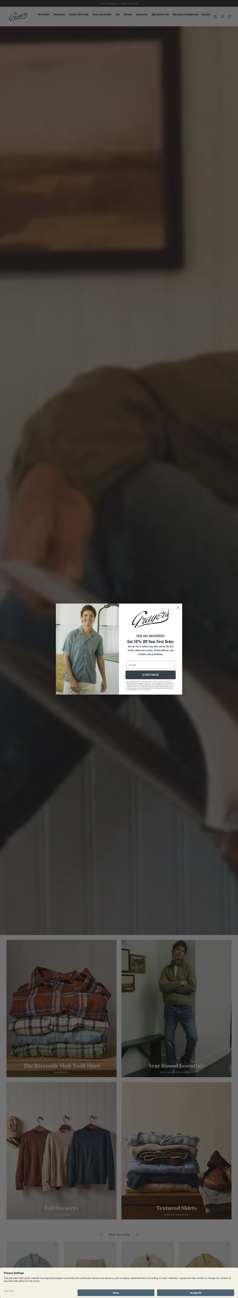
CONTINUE (150, 674)
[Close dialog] (178, 608)
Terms (150, 690)
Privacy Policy (142, 690)
